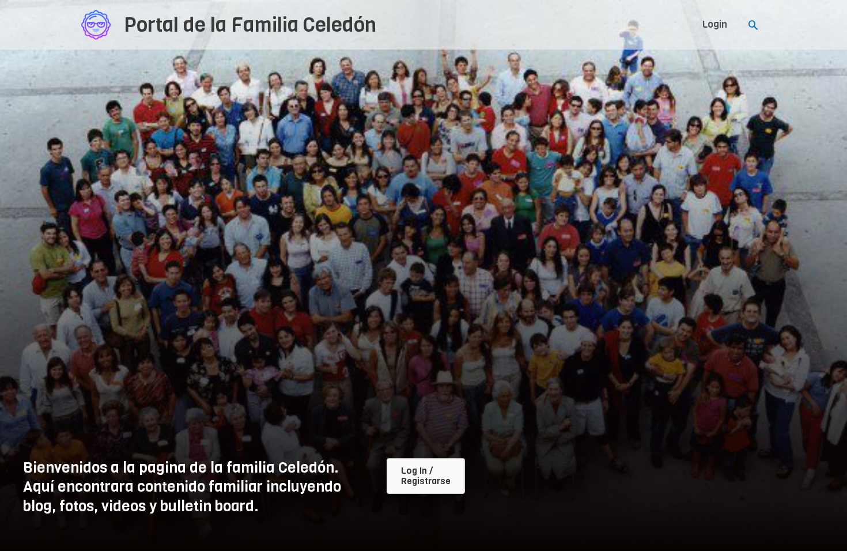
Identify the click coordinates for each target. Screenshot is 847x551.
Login (714, 24)
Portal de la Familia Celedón (250, 25)
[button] (753, 24)
